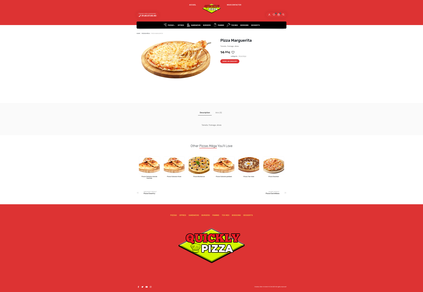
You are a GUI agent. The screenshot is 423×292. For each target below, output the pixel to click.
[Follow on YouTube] (146, 287)
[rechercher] (283, 15)
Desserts (255, 25)
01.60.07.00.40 (148, 16)
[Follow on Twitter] (142, 287)
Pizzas (170, 25)
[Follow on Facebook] (138, 287)
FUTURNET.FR (266, 286)
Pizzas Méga (146, 33)
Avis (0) (218, 113)
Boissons (244, 25)
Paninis (220, 25)
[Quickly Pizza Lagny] (211, 8)
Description (205, 113)
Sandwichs (195, 25)
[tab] (205, 112)
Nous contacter (234, 5)
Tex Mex (234, 25)
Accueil (192, 5)
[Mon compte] (269, 15)
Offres (181, 25)
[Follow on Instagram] (150, 287)
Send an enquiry (230, 61)
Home (138, 33)
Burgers (207, 25)
